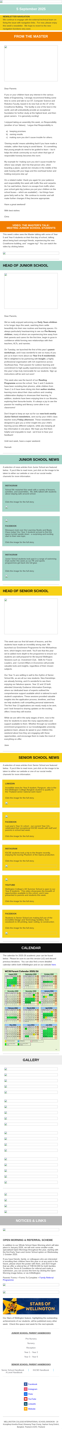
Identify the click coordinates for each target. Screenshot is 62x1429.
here (54, 964)
